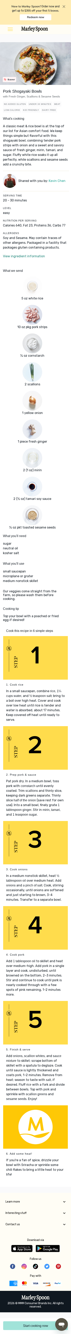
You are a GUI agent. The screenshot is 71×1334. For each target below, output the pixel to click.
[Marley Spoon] (35, 1298)
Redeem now (35, 17)
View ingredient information (24, 256)
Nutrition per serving (20, 220)
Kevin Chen (57, 181)
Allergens (11, 233)
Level (7, 208)
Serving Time (12, 195)
